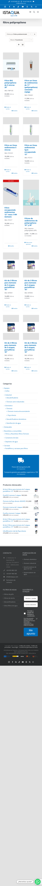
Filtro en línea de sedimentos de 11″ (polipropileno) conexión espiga (31, 86)
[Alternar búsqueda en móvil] (34, 12)
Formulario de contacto (10, 581)
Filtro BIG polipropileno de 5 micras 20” (10, 83)
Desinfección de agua (13, 423)
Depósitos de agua (11, 442)
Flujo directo (12, 415)
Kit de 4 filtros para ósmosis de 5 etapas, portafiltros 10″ (10, 347)
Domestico (9, 406)
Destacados (8, 427)
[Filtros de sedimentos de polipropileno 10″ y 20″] (31, 197)
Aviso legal (15, 647)
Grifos (7, 391)
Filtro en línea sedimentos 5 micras (10, 147)
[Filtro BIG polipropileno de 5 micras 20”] (11, 65)
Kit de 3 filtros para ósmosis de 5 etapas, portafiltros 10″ (10, 285)
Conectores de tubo (11, 438)
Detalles (15, 111)
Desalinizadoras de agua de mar (30, 568)
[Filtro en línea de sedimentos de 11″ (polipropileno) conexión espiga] (31, 65)
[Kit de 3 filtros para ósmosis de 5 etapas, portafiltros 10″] (11, 264)
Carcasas (7, 446)
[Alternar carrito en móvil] (30, 12)
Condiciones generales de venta (28, 647)
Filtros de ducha (9, 598)
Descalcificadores (12, 398)
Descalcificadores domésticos (16, 419)
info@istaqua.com (21, 3)
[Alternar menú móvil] (38, 12)
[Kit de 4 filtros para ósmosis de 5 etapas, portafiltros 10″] (11, 327)
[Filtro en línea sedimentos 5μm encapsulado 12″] (31, 129)
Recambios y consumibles (12, 431)
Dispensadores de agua (30, 573)
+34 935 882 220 (11, 570)
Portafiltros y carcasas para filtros (16, 448)
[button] (38, 882)
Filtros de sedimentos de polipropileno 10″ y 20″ (31, 221)
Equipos (6, 388)
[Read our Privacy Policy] (37, 619)
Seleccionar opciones (28, 243)
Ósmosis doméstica (30, 559)
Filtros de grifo (9, 594)
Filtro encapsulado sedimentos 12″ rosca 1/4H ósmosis (10, 212)
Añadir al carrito (8, 108)
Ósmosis (9, 408)
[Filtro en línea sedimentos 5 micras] (11, 129)
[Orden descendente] (35, 34)
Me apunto (31, 632)
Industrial (8, 395)
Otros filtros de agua (10, 606)
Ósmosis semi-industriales (15, 402)
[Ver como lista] (23, 45)
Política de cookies (24, 646)
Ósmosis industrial (30, 563)
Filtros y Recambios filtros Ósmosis (17, 434)
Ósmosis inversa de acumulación (19, 411)
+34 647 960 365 (11, 574)
